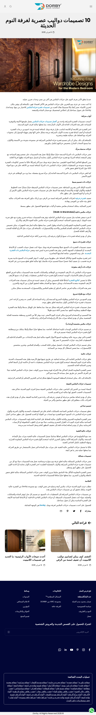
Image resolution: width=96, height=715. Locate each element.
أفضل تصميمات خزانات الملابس (44, 121)
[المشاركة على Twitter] (74, 511)
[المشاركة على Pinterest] (67, 511)
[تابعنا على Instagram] (83, 649)
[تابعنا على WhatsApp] (59, 649)
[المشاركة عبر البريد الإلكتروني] (61, 511)
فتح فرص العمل (85, 591)
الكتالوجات (57, 591)
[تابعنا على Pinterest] (77, 649)
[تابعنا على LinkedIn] (65, 649)
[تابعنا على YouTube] (71, 649)
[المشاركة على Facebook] (80, 511)
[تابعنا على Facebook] (89, 649)
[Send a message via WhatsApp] (91, 710)
